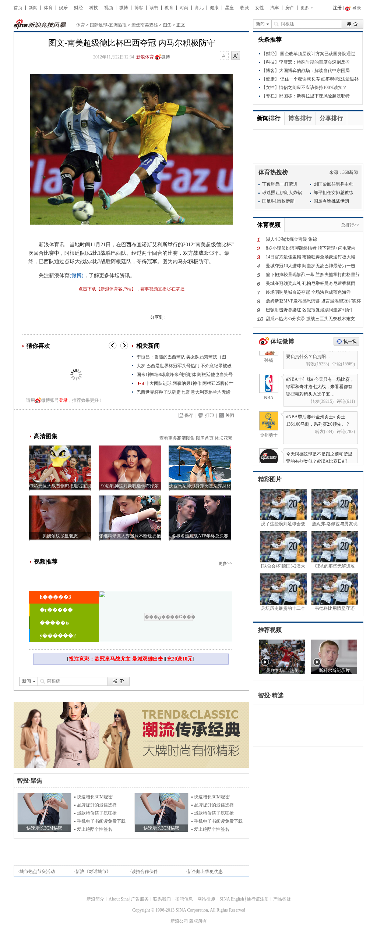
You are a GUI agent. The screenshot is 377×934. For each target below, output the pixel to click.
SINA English (231, 899)
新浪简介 (95, 899)
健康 (214, 7)
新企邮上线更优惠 (205, 871)
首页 (18, 7)
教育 (169, 7)
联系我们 (162, 899)
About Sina (118, 899)
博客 (138, 7)
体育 (48, 7)
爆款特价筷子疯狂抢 (97, 813)
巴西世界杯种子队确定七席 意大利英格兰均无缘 (183, 392)
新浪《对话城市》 (93, 871)
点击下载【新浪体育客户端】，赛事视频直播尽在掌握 (131, 288)
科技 (93, 7)
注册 (337, 7)
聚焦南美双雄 (144, 25)
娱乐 (63, 7)
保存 (188, 415)
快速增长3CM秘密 (95, 796)
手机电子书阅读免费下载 (101, 821)
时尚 (184, 7)
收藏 (244, 7)
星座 (229, 7)
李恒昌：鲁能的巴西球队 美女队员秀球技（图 (181, 356)
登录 (63, 400)
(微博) (77, 275)
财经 (78, 7)
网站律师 (206, 899)
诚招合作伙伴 (144, 871)
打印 (209, 415)
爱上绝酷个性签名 (94, 829)
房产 (289, 7)
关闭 (229, 415)
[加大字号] (235, 56)
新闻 (33, 7)
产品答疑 (282, 899)
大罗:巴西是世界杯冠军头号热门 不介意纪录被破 (184, 365)
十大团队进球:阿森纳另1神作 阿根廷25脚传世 (189, 383)
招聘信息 (184, 899)
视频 (108, 7)
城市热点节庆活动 (37, 871)
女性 (259, 7)
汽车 (274, 7)
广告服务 (140, 899)
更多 (304, 7)
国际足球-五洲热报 (108, 25)
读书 (153, 7)
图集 (167, 25)
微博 (123, 7)
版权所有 (198, 921)
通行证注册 (258, 899)
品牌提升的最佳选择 (97, 805)
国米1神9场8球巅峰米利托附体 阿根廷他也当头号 (185, 374)
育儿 (199, 7)
